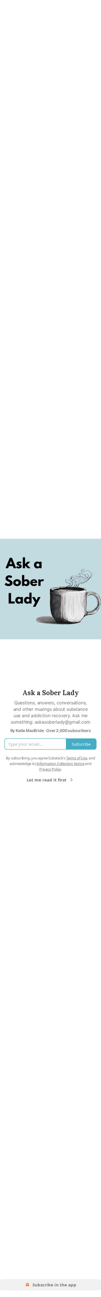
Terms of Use (76, 757)
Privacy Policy (50, 769)
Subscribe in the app (54, 1285)
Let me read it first (46, 780)
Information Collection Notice (60, 763)
